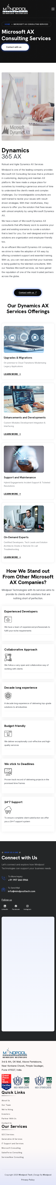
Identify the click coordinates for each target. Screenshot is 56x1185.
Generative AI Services (12, 1139)
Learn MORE (11, 374)
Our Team (6, 1105)
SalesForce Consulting (12, 1152)
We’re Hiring (7, 1109)
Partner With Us (9, 1118)
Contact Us (7, 1123)
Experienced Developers (21, 611)
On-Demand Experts (16, 537)
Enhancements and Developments (25, 417)
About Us (6, 1100)
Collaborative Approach (20, 649)
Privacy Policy (28, 1179)
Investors (6, 1114)
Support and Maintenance (20, 477)
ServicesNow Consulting (13, 1157)
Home (7, 24)
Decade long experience (20, 688)
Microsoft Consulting (11, 1148)
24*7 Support (13, 802)
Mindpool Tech (25, 1175)
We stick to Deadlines (19, 764)
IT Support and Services (13, 1143)
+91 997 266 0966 (18, 879)
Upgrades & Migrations (18, 357)
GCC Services (8, 1134)
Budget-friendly (15, 726)
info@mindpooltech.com (21, 891)
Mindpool (47, 1175)
